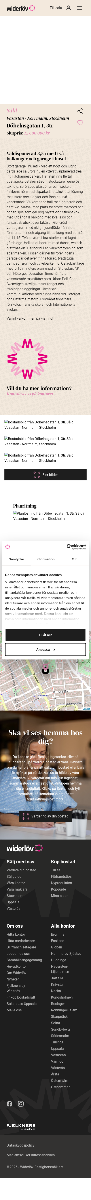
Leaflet (86, 708)
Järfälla (57, 978)
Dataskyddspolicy (20, 1145)
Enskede (57, 941)
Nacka (56, 991)
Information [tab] (45, 559)
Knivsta (57, 984)
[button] (45, 60)
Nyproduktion (61, 883)
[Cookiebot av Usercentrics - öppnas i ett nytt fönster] (66, 547)
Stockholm (15, 896)
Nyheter (13, 979)
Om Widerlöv (17, 973)
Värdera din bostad (21, 870)
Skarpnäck (59, 1016)
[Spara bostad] (80, 122)
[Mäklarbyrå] (21, 1127)
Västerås (13, 908)
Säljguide (14, 876)
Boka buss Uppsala (22, 1004)
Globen (56, 947)
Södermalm (60, 1036)
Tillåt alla (45, 635)
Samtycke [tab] (16, 559)
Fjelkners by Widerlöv (16, 988)
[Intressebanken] (68, 8)
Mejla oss (14, 1010)
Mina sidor (59, 896)
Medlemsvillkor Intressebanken (31, 1155)
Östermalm (59, 1081)
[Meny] (79, 8)
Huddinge (58, 960)
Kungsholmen (62, 997)
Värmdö (57, 1061)
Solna (55, 1023)
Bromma (57, 934)
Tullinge (57, 1042)
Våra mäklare (17, 889)
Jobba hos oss (18, 954)
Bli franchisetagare (21, 947)
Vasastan (58, 1055)
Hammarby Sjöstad (66, 954)
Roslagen (58, 1004)
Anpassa (43, 649)
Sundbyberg (60, 1029)
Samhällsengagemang (24, 960)
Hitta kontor (16, 934)
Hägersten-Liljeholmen (60, 969)
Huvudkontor (17, 966)
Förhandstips (61, 876)
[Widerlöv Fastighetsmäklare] (21, 8)
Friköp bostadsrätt (21, 997)
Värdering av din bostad (49, 816)
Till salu (56, 8)
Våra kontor (16, 883)
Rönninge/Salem (64, 1010)
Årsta (55, 1074)
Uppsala (13, 902)
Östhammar (60, 1087)
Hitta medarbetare (21, 941)
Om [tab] (74, 559)
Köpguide (58, 889)
